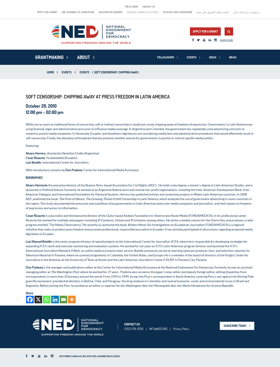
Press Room (131, 6)
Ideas (212, 57)
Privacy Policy (181, 329)
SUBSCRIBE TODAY (235, 326)
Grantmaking (49, 57)
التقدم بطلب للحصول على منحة (212, 12)
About (83, 57)
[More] (72, 299)
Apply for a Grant (47, 12)
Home (50, 72)
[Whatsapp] (46, 299)
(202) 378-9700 (133, 329)
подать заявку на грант (143, 12)
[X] (38, 299)
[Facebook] (30, 299)
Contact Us (148, 6)
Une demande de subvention (78, 12)
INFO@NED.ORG (158, 329)
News (232, 57)
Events (191, 57)
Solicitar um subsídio (110, 12)
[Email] (63, 299)
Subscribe (226, 40)
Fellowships (165, 57)
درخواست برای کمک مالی (246, 12)
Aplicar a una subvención (177, 12)
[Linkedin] (55, 299)
